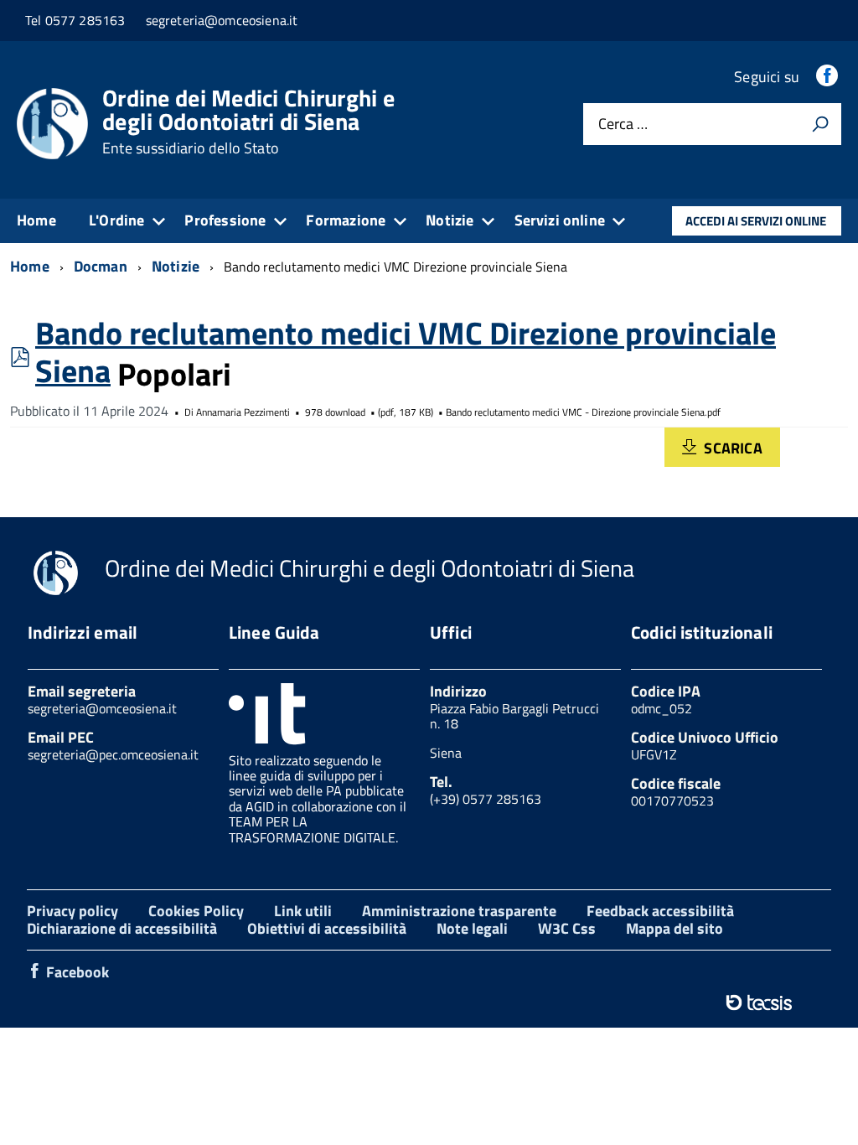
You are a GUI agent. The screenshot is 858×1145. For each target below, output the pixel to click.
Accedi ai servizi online (755, 221)
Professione (225, 220)
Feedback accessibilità (660, 910)
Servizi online (560, 220)
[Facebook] (828, 76)
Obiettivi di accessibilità (326, 928)
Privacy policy (72, 910)
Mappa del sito (674, 928)
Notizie (449, 220)
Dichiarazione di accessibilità (122, 928)
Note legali (472, 928)
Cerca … (623, 124)
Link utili (303, 910)
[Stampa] (820, 124)
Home (36, 220)
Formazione (345, 220)
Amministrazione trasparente (459, 910)
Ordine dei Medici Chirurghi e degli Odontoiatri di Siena (248, 121)
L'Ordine (116, 220)
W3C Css (567, 928)
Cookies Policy (196, 910)
